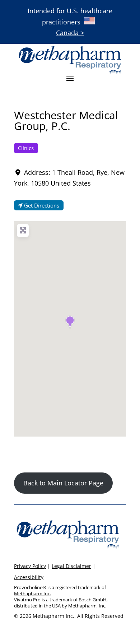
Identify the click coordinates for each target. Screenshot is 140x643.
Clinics (26, 148)
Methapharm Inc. (32, 593)
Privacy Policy (30, 566)
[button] (70, 322)
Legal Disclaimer (71, 566)
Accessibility (28, 577)
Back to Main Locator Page (63, 483)
